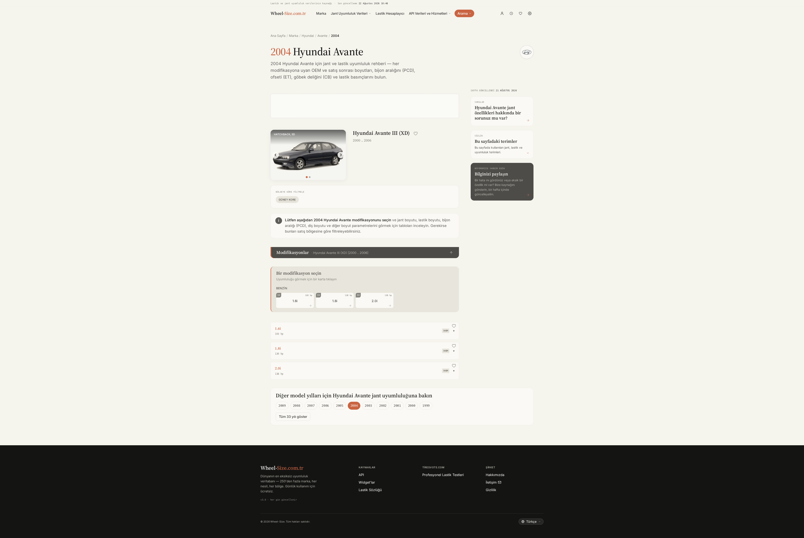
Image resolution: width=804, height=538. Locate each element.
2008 (296, 406)
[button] (365, 252)
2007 (310, 406)
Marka (321, 13)
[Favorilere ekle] (415, 133)
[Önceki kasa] (275, 155)
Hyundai (308, 36)
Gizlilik (491, 490)
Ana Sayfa (278, 36)
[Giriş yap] (502, 13)
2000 (411, 406)
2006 (325, 406)
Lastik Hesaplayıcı (390, 13)
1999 (426, 406)
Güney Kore (287, 199)
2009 (282, 406)
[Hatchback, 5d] (307, 177)
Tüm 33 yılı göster (293, 416)
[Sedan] (310, 177)
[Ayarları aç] (529, 13)
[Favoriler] (520, 13)
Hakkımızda (495, 475)
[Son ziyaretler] (511, 13)
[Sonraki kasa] (341, 155)
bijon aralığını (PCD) (394, 70)
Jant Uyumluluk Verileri (349, 13)
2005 (339, 406)
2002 (383, 406)
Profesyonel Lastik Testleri (443, 475)
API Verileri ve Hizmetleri (428, 13)
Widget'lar (367, 482)
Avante (322, 36)
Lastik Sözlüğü (370, 490)
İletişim (491, 482)
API (361, 475)
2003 (368, 406)
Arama (462, 13)
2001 (397, 406)
